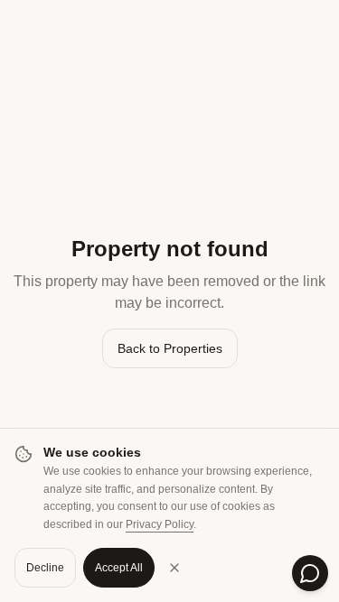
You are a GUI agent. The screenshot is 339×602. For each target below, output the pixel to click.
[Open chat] (310, 573)
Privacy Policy (159, 524)
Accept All (119, 567)
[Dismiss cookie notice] (174, 567)
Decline (45, 567)
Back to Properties (170, 348)
